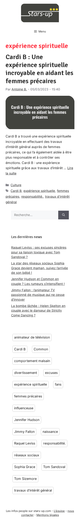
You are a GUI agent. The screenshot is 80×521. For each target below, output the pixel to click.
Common (41, 349)
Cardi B (16, 191)
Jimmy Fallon (24, 432)
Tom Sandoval (54, 467)
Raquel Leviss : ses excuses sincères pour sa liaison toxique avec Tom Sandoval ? (38, 252)
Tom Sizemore (25, 479)
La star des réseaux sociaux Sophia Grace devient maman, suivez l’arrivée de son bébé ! (39, 268)
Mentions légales (47, 515)
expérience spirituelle (39, 191)
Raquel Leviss (24, 443)
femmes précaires (28, 396)
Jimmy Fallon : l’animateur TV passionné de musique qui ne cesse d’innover (38, 294)
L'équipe (59, 511)
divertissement (25, 373)
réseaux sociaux (26, 455)
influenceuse (23, 408)
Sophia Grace (24, 467)
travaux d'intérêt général (33, 490)
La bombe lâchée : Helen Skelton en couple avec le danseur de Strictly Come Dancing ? (38, 310)
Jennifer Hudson (26, 420)
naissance (50, 432)
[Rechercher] (63, 215)
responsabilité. (32, 196)
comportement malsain (32, 361)
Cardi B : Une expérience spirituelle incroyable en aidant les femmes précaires (39, 69)
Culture (16, 185)
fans (58, 384)
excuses (51, 373)
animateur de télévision (32, 337)
